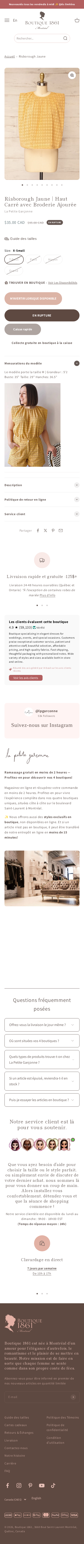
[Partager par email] (61, 530)
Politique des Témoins (63, 1417)
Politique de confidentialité (57, 1427)
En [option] (15, 20)
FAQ (7, 1471)
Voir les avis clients (25, 678)
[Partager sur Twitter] (45, 530)
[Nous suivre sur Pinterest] (30, 1485)
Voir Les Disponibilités (62, 283)
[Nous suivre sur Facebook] (7, 1485)
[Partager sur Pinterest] (53, 530)
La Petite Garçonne (18, 211)
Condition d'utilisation (56, 1440)
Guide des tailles (16, 1417)
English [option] (36, 1498)
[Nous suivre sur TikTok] (53, 1485)
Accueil (9, 56)
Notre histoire (14, 1456)
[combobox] (38, 38)
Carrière (10, 1463)
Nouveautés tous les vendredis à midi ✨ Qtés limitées (42, 4)
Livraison (11, 1440)
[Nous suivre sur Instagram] (19, 1485)
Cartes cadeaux (15, 1425)
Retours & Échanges (19, 1433)
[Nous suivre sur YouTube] (42, 1485)
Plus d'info (48, 595)
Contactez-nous (16, 1448)
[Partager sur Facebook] (38, 530)
